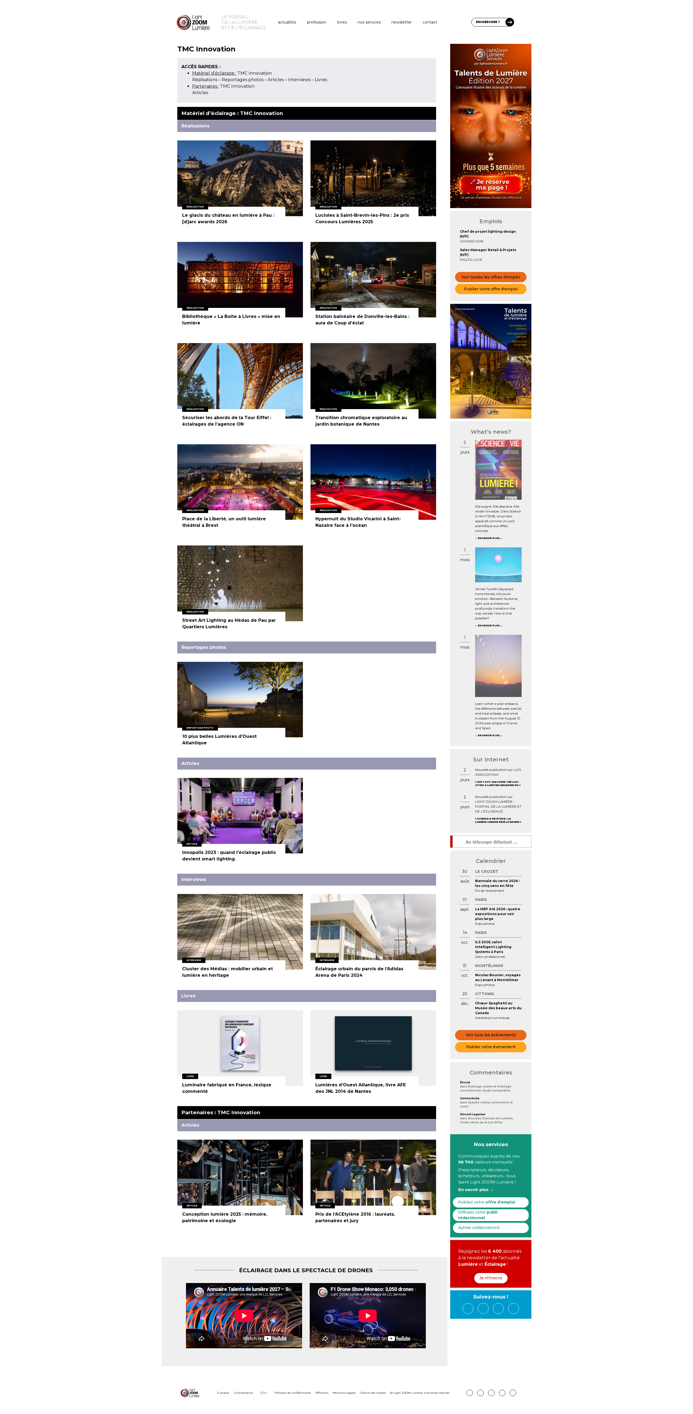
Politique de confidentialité (292, 1393)
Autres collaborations (479, 1227)
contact (430, 22)
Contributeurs (243, 1393)
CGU (263, 1393)
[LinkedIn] (483, 1308)
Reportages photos (242, 79)
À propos (223, 1393)
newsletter (401, 22)
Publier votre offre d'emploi (491, 289)
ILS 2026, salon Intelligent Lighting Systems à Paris (493, 947)
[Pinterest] (469, 1393)
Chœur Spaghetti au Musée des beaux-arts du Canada (498, 1008)
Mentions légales (344, 1393)
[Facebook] (468, 1308)
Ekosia (465, 1082)
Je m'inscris (490, 1277)
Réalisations (204, 79)
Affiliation (321, 1393)
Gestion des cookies (373, 1393)
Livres (342, 22)
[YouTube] (513, 1308)
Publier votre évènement (491, 1046)
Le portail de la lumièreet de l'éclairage (243, 22)
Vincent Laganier (473, 1114)
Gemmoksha (469, 1098)
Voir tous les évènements (491, 1034)
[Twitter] (498, 1308)
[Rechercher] (509, 22)
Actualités (287, 22)
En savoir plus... (490, 538)
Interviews (299, 79)
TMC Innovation (232, 73)
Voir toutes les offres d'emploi (491, 277)
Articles (276, 79)
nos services (369, 22)
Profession (316, 22)
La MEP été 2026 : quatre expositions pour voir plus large (497, 914)
